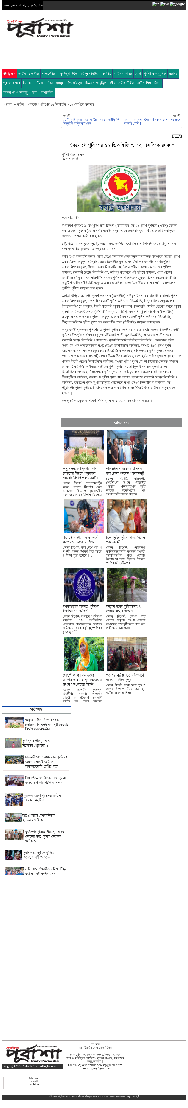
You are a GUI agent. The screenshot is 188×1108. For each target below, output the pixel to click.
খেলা (138, 73)
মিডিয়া (39, 83)
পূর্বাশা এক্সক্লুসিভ (155, 73)
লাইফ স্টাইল (126, 83)
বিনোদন (28, 83)
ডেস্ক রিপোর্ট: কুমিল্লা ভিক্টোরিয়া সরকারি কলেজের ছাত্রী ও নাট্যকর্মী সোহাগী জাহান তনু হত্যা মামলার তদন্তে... (82, 690)
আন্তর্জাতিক (49, 73)
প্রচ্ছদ (11, 73)
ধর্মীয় (112, 83)
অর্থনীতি (106, 73)
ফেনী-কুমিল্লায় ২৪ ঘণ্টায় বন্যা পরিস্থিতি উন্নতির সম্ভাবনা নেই (91, 122)
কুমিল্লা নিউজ (68, 73)
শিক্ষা (50, 83)
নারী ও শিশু (144, 83)
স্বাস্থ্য (59, 83)
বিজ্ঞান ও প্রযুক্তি (95, 83)
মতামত (173, 73)
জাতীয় (22, 73)
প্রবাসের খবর (11, 83)
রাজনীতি (34, 73)
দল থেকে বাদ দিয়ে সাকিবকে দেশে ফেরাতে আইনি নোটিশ (152, 122)
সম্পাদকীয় (47, 92)
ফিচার (157, 83)
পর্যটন (33, 92)
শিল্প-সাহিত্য (74, 83)
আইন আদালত (123, 73)
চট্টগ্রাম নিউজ (89, 73)
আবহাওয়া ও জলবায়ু (15, 92)
